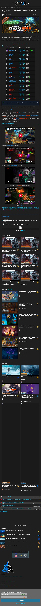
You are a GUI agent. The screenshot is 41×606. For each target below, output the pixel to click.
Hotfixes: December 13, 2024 (6, 496)
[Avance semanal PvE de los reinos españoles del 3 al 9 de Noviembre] (30, 259)
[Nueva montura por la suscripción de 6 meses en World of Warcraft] (10, 296)
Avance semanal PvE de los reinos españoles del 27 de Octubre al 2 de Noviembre (9, 283)
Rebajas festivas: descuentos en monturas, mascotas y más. (27, 326)
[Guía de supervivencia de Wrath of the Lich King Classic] (30, 370)
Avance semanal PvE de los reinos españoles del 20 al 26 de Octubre (28, 283)
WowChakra (23, 392)
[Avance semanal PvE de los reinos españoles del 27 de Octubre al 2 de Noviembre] (11, 275)
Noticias (3, 247)
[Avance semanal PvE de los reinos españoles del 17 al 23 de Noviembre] (30, 242)
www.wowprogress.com (12, 208)
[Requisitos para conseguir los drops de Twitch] (10, 353)
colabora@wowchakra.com (19, 103)
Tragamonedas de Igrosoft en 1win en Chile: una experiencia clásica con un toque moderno (28, 397)
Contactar (10, 576)
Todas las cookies (20, 600)
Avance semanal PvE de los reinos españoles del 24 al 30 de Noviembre (9, 250)
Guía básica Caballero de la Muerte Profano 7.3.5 (9, 396)
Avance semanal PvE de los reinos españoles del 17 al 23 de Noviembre (28, 250)
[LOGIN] (28, 3)
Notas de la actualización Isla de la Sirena (8, 505)
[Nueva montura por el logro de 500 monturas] (11, 443)
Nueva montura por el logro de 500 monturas (9, 486)
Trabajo (20, 576)
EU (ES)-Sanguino (22, 67)
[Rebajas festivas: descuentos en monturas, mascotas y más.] (10, 330)
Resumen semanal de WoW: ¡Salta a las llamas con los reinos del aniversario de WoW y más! (16, 499)
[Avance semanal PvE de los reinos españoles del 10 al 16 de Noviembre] (11, 259)
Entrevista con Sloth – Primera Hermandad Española (20, 43)
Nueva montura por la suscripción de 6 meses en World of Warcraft (27, 292)
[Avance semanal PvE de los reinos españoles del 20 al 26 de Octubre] (30, 275)
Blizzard (3, 373)
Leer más (22, 592)
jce (8, 216)
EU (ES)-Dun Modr (22, 49)
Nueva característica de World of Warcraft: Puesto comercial (27, 338)
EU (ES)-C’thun (21, 58)
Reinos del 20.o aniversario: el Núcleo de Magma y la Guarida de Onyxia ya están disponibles (16, 508)
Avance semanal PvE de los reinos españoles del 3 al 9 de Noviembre (28, 266)
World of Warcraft (6, 246)
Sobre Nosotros (5, 576)
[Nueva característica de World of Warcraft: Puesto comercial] (10, 342)
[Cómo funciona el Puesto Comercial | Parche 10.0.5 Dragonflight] (10, 308)
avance (4, 216)
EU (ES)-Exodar (21, 53)
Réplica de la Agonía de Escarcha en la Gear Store (8, 377)
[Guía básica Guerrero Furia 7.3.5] (2, 546)
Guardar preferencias (20, 603)
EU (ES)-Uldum (21, 93)
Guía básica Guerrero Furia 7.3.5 (12, 545)
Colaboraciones (15, 576)
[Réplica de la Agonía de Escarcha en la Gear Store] (11, 370)
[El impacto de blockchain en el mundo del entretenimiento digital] (30, 443)
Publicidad (14, 581)
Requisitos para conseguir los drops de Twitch (26, 349)
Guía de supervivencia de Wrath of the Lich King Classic (27, 378)
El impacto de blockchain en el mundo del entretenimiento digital (28, 486)
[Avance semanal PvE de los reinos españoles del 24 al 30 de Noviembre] (11, 242)
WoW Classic (23, 373)
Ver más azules (3, 511)
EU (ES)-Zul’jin (21, 51)
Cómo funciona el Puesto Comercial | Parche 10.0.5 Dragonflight (25, 304)
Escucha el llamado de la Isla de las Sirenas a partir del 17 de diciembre (13, 502)
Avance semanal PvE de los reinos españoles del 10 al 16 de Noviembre (9, 266)
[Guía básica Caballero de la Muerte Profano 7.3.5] (11, 388)
